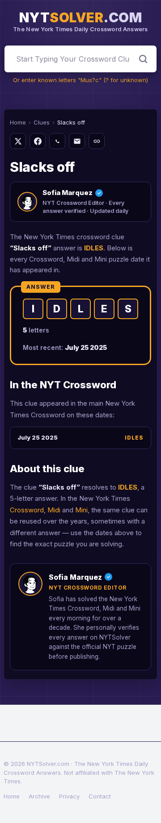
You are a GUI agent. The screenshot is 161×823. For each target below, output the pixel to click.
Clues (42, 122)
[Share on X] (18, 141)
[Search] (143, 59)
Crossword (27, 510)
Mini (81, 510)
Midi (53, 510)
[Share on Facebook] (38, 141)
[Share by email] (77, 141)
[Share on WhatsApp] (57, 141)
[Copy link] (97, 141)
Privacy (69, 796)
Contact (100, 796)
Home (18, 122)
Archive (39, 796)
